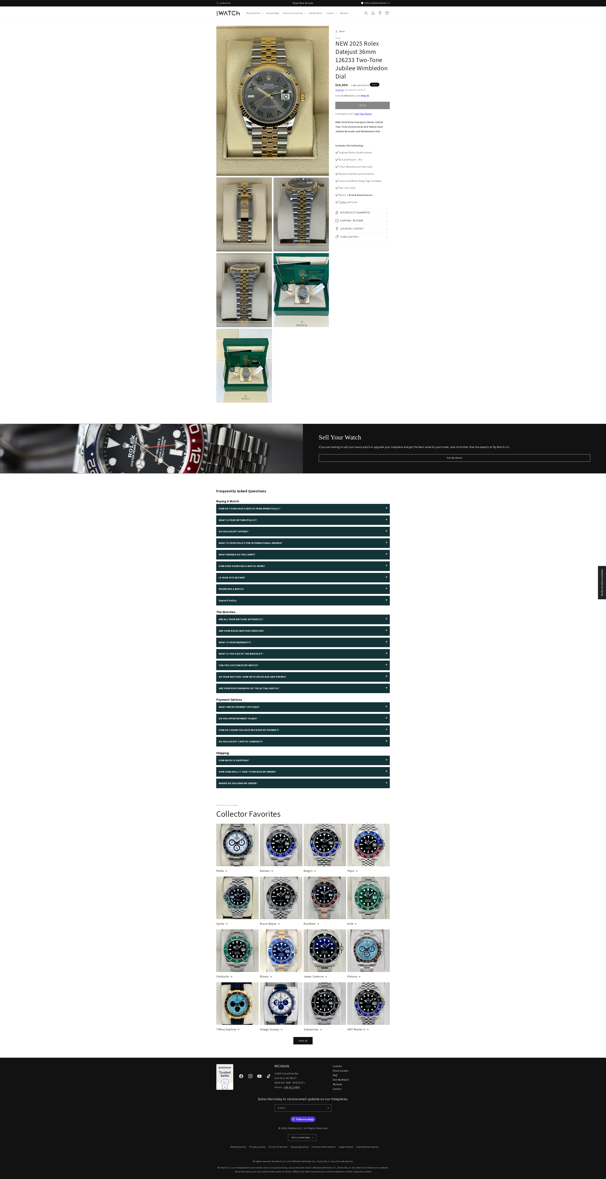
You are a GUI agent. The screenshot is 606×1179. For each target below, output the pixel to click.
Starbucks (222, 976)
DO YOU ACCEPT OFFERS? (234, 531)
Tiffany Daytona (226, 1029)
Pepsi (350, 871)
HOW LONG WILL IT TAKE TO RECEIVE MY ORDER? (247, 771)
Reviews (337, 1084)
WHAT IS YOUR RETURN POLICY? (238, 520)
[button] (254, 13)
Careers (337, 1089)
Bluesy (264, 976)
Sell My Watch (454, 457)
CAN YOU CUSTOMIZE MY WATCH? (238, 665)
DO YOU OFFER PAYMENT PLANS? (238, 718)
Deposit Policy (227, 600)
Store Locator (341, 1070)
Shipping (339, 90)
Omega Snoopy (269, 1029)
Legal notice (346, 1147)
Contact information (324, 1147)
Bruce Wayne (268, 923)
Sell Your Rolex (363, 113)
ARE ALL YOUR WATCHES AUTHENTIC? (241, 619)
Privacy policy (257, 1147)
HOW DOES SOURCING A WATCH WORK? (242, 566)
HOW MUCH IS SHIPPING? (234, 760)
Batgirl (308, 871)
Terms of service (278, 1147)
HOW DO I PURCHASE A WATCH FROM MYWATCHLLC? (249, 508)
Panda (220, 871)
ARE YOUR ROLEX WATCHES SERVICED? (241, 630)
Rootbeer (310, 923)
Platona (352, 976)
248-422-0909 (292, 1087)
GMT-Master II (356, 1029)
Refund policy (238, 1147)
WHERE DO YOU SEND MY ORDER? (238, 783)
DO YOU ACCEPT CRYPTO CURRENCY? (241, 741)
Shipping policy (300, 1147)
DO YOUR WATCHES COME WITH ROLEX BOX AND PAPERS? (252, 676)
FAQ (335, 1075)
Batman (265, 871)
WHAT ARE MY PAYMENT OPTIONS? (239, 707)
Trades (343, 202)
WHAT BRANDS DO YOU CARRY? (237, 554)
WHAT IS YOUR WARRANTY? (235, 642)
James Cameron (314, 976)
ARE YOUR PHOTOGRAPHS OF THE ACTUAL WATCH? (249, 688)
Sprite (220, 923)
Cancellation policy (367, 1147)
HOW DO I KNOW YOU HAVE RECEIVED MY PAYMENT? (249, 730)
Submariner (311, 1029)
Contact (337, 1066)
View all (303, 1040)
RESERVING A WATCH (231, 589)
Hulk (350, 923)
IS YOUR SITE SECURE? (232, 577)
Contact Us (225, 3)
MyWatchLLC (295, 1128)
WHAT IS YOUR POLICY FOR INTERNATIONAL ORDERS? (250, 543)
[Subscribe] (327, 1108)
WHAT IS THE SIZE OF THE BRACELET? (241, 653)
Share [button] (342, 31)
